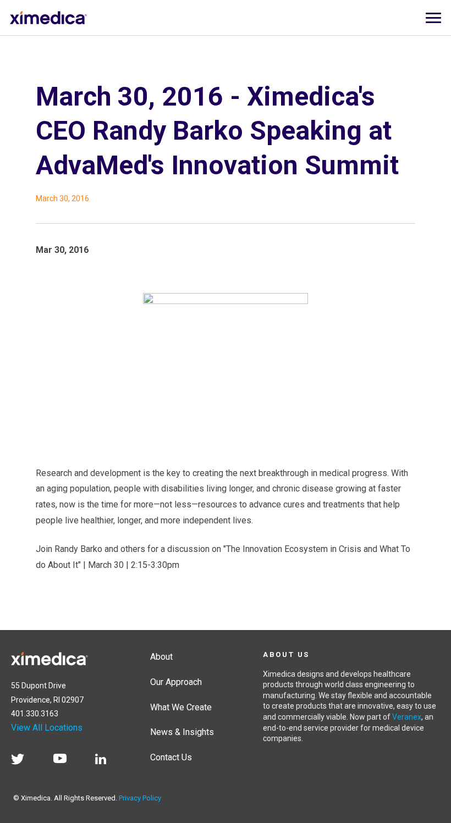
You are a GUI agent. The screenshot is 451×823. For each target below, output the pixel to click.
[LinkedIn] (106, 761)
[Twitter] (23, 761)
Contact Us (171, 757)
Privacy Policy (140, 798)
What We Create (181, 707)
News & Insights (182, 732)
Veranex (406, 716)
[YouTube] (65, 761)
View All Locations (46, 727)
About (161, 656)
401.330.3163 (34, 713)
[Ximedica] (49, 656)
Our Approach (176, 682)
